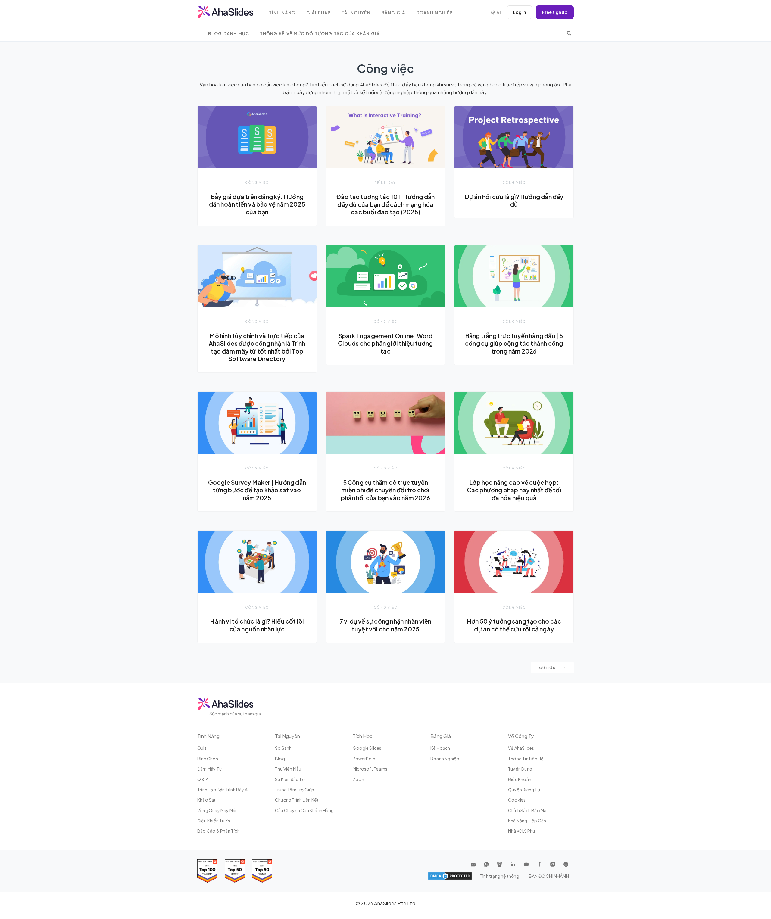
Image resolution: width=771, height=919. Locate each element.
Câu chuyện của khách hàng (304, 810)
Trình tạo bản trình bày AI (222, 789)
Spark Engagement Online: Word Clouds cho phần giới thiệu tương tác (385, 343)
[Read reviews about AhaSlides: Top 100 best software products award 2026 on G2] (207, 871)
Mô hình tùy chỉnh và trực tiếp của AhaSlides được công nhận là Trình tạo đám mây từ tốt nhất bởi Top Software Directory (257, 347)
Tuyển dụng (520, 768)
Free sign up (554, 12)
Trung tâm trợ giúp (294, 789)
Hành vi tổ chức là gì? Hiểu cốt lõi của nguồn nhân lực (257, 625)
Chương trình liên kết (297, 799)
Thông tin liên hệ (526, 758)
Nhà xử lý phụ (521, 830)
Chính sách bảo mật (528, 810)
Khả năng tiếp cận (527, 820)
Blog (280, 758)
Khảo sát (206, 799)
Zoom (359, 779)
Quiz (202, 748)
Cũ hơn (548, 668)
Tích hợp (363, 736)
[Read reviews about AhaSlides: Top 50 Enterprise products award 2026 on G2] (262, 871)
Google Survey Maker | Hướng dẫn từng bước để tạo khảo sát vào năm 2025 (257, 490)
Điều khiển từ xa (213, 820)
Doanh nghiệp (434, 12)
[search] (569, 32)
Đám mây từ (209, 768)
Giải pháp (318, 12)
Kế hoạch (440, 748)
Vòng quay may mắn (217, 810)
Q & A (202, 779)
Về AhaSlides (521, 748)
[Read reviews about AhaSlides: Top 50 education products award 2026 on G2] (235, 871)
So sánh (283, 748)
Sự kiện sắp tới (290, 779)
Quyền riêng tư (524, 789)
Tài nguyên (356, 12)
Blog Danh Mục (228, 33)
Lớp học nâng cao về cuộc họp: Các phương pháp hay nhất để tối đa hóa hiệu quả (514, 490)
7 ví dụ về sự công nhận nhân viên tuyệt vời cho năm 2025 (386, 625)
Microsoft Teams (370, 768)
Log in (519, 12)
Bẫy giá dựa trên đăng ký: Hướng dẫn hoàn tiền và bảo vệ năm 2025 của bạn (257, 204)
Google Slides (367, 748)
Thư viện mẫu (288, 768)
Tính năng (282, 12)
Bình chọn (207, 758)
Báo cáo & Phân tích (218, 830)
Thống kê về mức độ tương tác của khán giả (320, 33)
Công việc (257, 182)
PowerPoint (365, 758)
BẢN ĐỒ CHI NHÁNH (549, 876)
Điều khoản (519, 779)
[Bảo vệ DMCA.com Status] (450, 876)
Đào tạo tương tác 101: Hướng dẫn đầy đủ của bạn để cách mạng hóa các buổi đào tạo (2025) (385, 204)
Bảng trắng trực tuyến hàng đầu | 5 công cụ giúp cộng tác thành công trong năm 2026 (514, 343)
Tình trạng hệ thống (499, 876)
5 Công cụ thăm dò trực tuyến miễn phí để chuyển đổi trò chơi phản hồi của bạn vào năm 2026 (385, 490)
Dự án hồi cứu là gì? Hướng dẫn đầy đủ (514, 200)
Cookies (517, 799)
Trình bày (385, 182)
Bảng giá (393, 12)
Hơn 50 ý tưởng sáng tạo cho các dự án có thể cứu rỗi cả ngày (514, 625)
